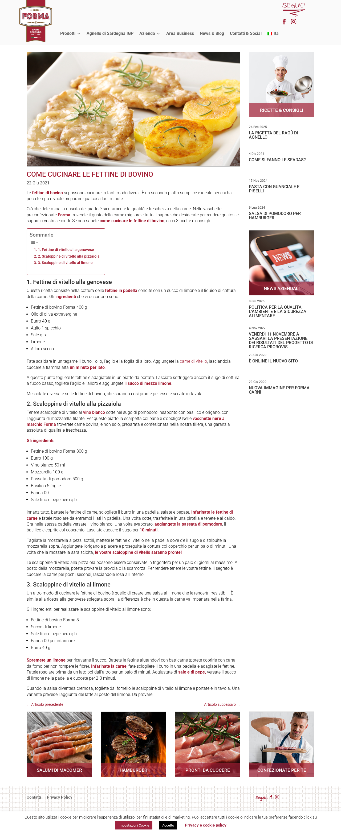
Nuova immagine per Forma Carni (279, 390)
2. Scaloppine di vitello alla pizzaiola (69, 256)
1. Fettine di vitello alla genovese (66, 249)
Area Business (180, 33)
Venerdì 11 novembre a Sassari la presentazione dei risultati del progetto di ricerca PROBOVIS (281, 340)
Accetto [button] (168, 825)
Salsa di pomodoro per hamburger (275, 215)
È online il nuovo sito (273, 361)
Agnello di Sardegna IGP (110, 33)
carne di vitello (193, 361)
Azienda (147, 33)
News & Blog (212, 33)
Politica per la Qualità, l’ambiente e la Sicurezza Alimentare (277, 311)
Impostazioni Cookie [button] (134, 825)
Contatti (34, 797)
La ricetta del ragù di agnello (273, 135)
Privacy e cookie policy (205, 825)
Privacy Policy (59, 797)
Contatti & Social (246, 33)
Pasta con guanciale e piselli (274, 188)
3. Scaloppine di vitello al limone (65, 263)
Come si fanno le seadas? (277, 159)
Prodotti (67, 33)
